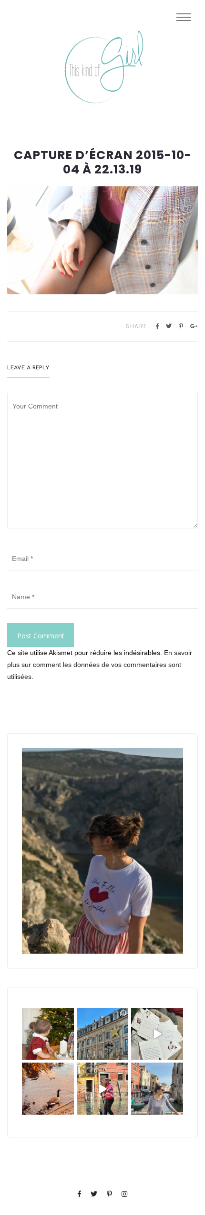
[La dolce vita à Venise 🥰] (157, 1089)
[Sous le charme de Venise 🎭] (103, 1089)
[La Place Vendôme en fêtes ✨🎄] (103, 1034)
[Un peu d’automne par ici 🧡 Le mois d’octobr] (48, 1089)
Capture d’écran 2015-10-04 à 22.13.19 (103, 162)
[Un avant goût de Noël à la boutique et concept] (157, 1034)
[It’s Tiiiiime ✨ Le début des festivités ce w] (48, 1034)
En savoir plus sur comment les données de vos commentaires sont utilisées (99, 664)
